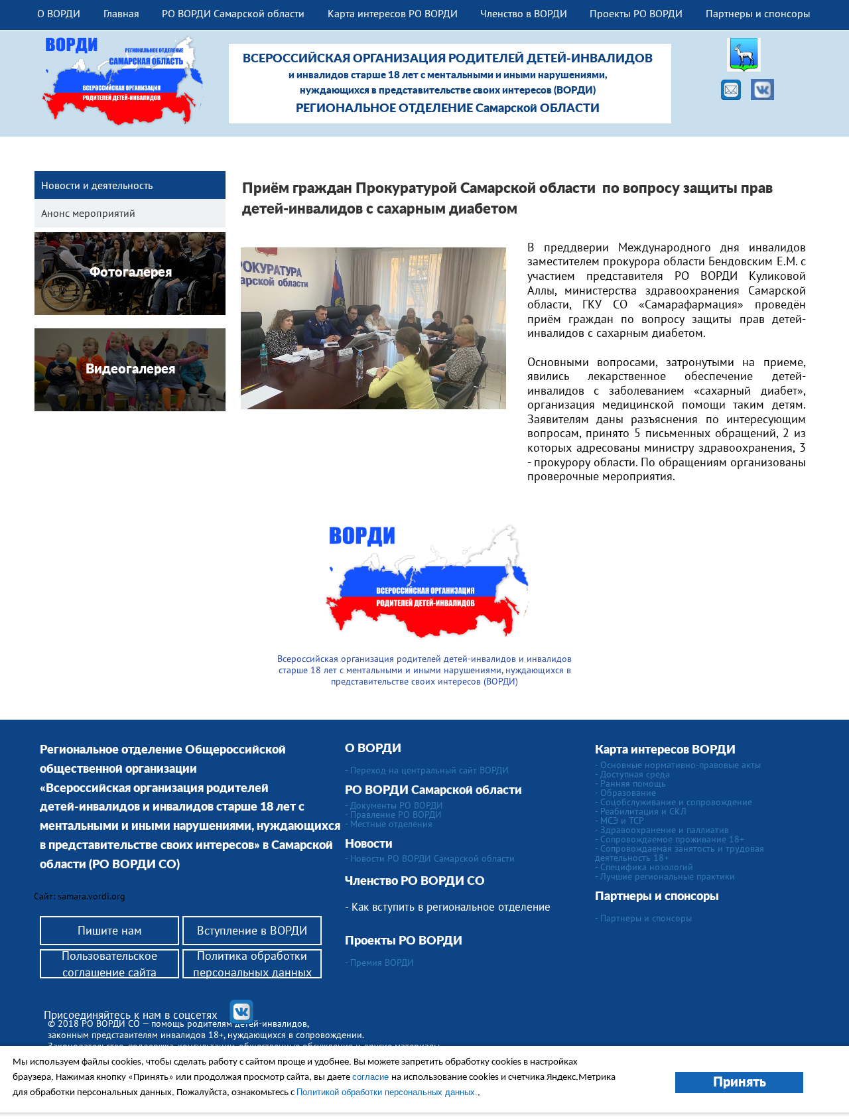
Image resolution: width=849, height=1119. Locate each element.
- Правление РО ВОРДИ (393, 815)
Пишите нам (110, 930)
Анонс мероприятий (88, 213)
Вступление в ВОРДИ (252, 930)
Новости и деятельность (97, 185)
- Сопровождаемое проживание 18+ (669, 839)
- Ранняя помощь (630, 783)
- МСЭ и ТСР (619, 820)
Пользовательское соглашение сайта (109, 963)
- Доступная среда (632, 774)
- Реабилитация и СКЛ (640, 811)
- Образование (625, 793)
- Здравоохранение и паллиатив (662, 830)
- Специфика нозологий (644, 867)
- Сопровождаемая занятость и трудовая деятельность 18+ (679, 853)
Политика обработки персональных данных (252, 963)
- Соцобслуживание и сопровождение (673, 802)
